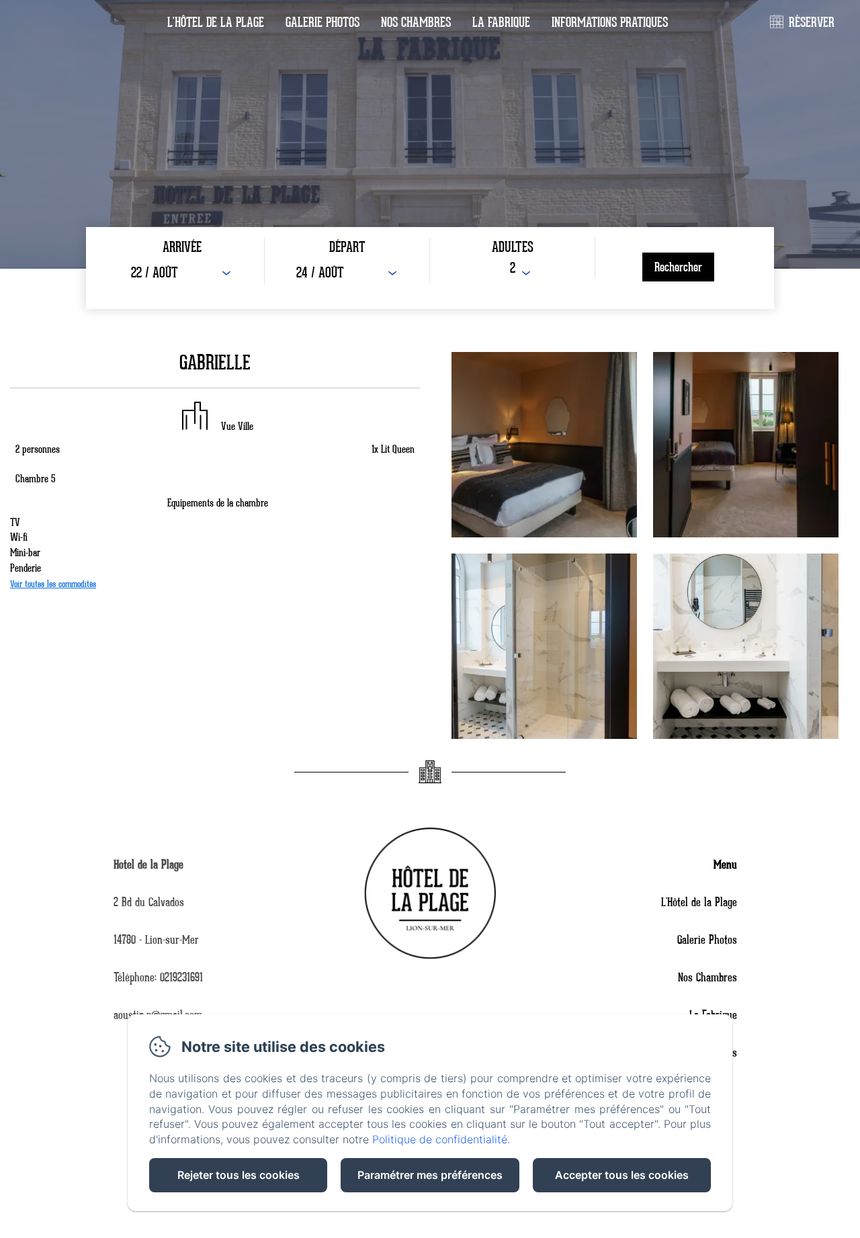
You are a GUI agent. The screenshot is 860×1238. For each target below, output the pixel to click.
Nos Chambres (416, 22)
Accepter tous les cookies (622, 1175)
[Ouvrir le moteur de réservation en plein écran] (430, 268)
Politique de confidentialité (439, 1139)
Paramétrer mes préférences (430, 1175)
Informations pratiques (610, 22)
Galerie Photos (322, 22)
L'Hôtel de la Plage (215, 22)
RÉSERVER (811, 22)
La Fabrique (501, 22)
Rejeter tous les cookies (238, 1175)
